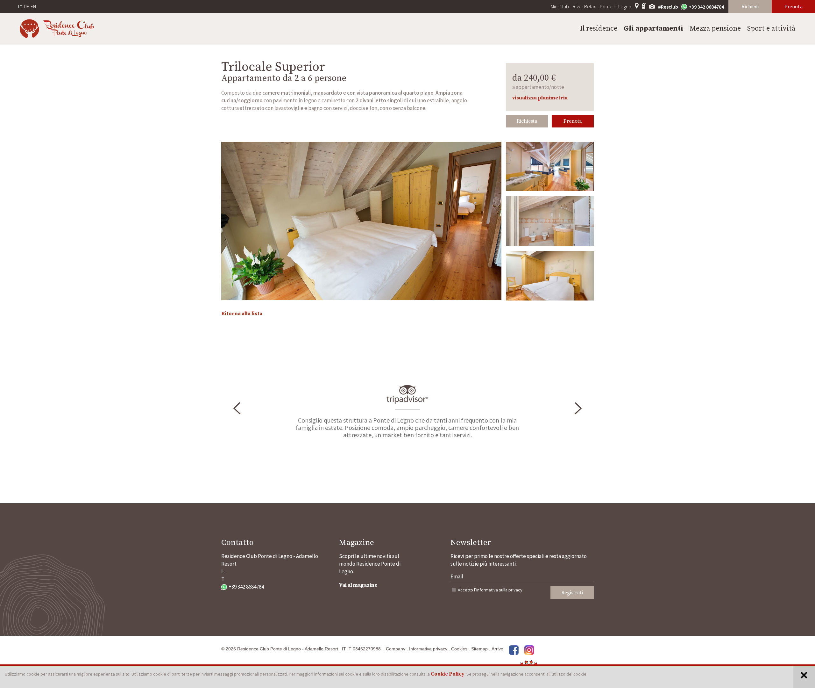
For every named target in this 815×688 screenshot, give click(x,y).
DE (26, 6)
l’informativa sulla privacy (498, 590)
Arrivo (497, 648)
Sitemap (479, 648)
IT (20, 6)
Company (395, 648)
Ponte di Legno (615, 6)
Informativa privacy (428, 648)
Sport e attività (771, 28)
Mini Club (560, 6)
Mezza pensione (715, 28)
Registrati (572, 593)
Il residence (598, 28)
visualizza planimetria (540, 98)
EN (33, 6)
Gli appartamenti (653, 28)
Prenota (793, 6)
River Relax (584, 6)
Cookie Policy (447, 674)
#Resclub (668, 7)
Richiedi (750, 6)
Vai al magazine (358, 585)
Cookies (459, 648)
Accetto (490, 590)
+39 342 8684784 (706, 7)
